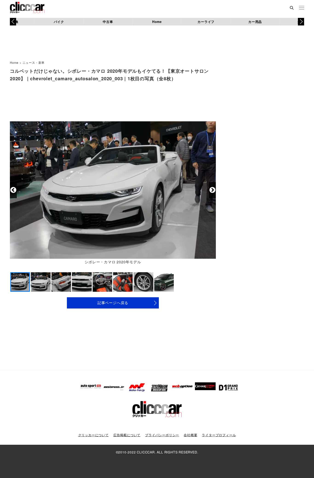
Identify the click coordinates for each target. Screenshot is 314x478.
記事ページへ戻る (112, 302)
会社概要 (190, 435)
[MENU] (301, 8)
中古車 (108, 21)
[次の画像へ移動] (212, 190)
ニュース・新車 (34, 62)
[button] (301, 22)
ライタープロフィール (219, 435)
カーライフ (205, 21)
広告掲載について (126, 435)
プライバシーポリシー (162, 435)
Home (157, 21)
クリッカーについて (93, 435)
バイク (59, 21)
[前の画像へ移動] (13, 190)
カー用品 (255, 21)
